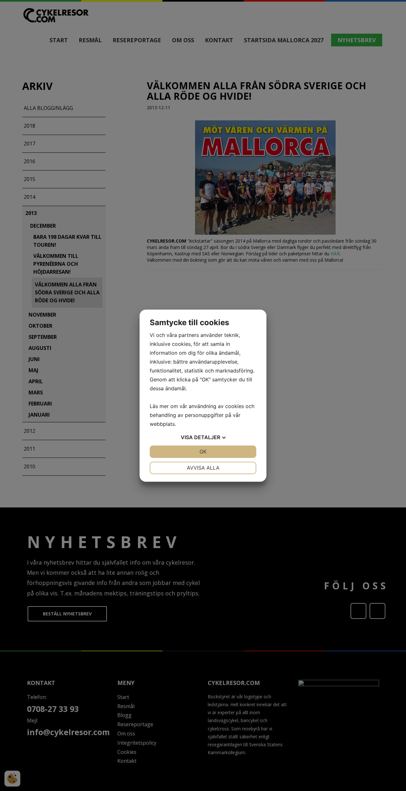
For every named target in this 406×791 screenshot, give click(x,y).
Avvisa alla (203, 468)
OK (203, 451)
